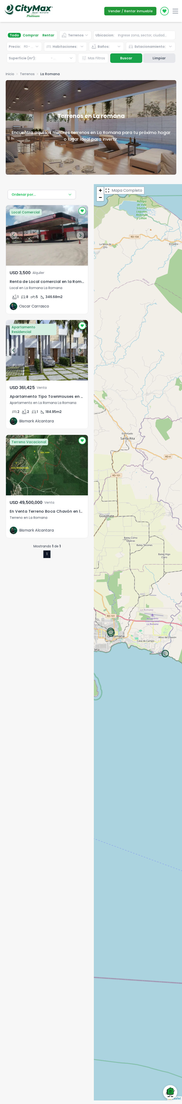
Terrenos (27, 74)
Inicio (10, 74)
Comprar (31, 35)
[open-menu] (175, 11)
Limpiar (159, 58)
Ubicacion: (105, 35)
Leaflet (176, 1098)
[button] (100, 190)
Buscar (126, 58)
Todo (14, 35)
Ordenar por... (24, 194)
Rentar (48, 35)
